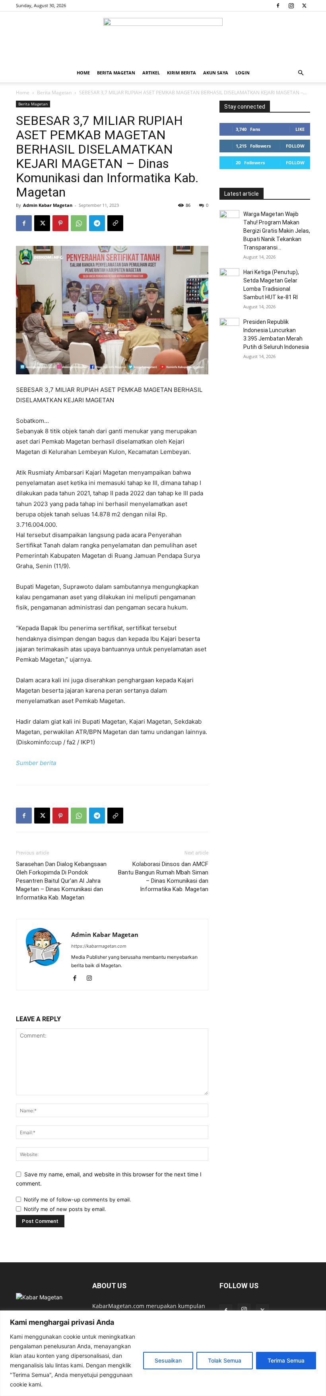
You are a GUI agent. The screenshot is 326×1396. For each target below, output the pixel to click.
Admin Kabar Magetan (47, 205)
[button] (300, 73)
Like (300, 129)
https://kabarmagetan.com (98, 946)
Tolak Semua (224, 1360)
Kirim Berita (181, 73)
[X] (304, 5)
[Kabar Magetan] (163, 38)
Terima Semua (286, 1360)
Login (242, 73)
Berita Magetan (116, 73)
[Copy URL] (115, 223)
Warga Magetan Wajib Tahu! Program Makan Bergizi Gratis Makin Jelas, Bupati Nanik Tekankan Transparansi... (276, 231)
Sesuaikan (168, 1360)
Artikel (151, 73)
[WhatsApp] (79, 223)
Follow (295, 146)
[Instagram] (291, 5)
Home (83, 73)
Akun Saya (215, 73)
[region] (163, 1353)
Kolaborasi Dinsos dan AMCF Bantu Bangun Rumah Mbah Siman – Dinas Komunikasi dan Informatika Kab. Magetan (163, 877)
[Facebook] (278, 5)
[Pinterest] (60, 223)
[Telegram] (97, 223)
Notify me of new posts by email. (65, 1209)
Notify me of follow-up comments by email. (77, 1199)
